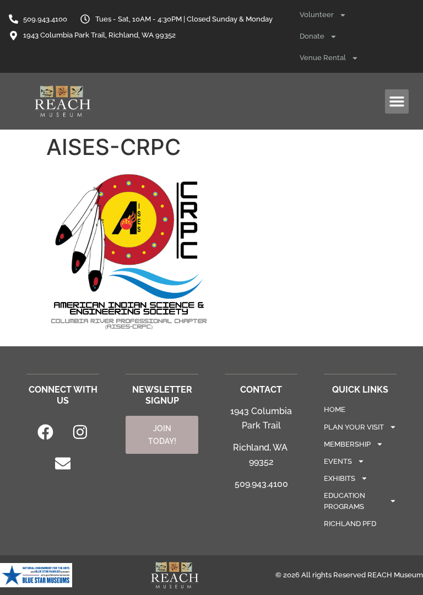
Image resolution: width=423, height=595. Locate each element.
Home (334, 409)
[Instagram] (80, 432)
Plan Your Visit (354, 427)
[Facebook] (46, 432)
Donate (312, 36)
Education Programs (344, 500)
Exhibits (339, 478)
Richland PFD (350, 523)
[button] (397, 101)
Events (338, 461)
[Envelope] (63, 464)
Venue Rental (323, 57)
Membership (347, 444)
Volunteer (317, 14)
